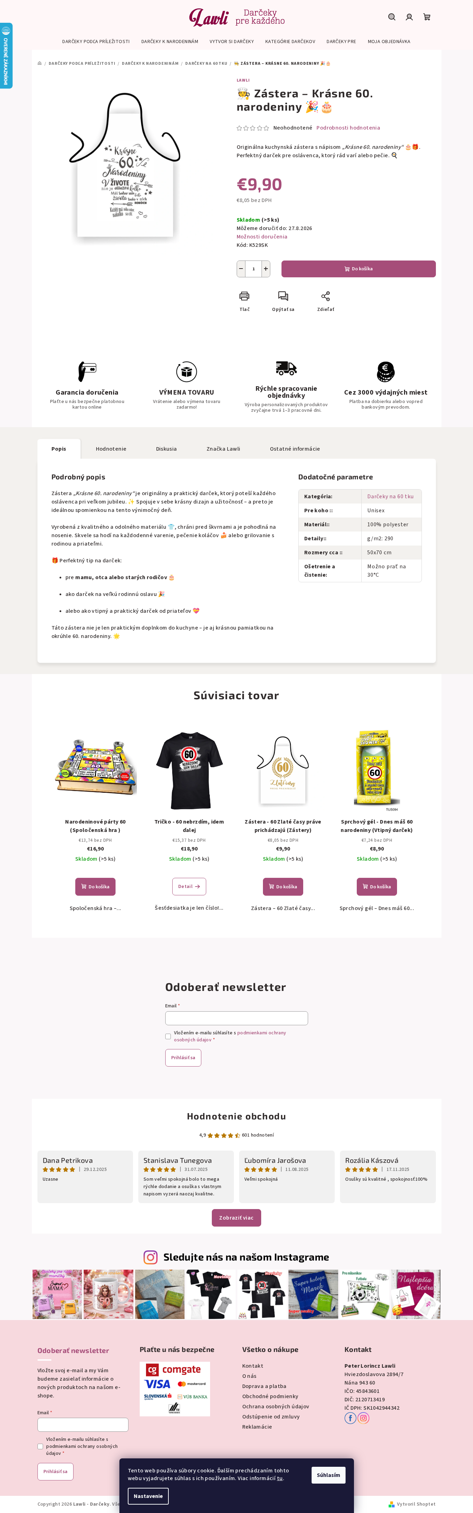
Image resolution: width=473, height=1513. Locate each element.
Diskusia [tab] (166, 449)
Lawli (243, 80)
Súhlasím (328, 1475)
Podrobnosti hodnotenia (348, 128)
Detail (185, 886)
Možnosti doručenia (262, 237)
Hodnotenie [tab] (111, 449)
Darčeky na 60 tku (390, 496)
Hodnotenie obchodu (236, 1115)
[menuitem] (96, 42)
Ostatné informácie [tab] (295, 449)
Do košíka (362, 268)
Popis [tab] (59, 449)
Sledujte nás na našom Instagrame (246, 1256)
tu (280, 1478)
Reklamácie (257, 1427)
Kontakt (253, 1366)
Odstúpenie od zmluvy (271, 1417)
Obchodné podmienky (270, 1396)
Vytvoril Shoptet (416, 1504)
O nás (249, 1376)
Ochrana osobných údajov (275, 1406)
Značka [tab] (224, 449)
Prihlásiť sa (183, 1057)
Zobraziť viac (236, 1218)
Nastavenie (148, 1496)
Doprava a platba (264, 1386)
